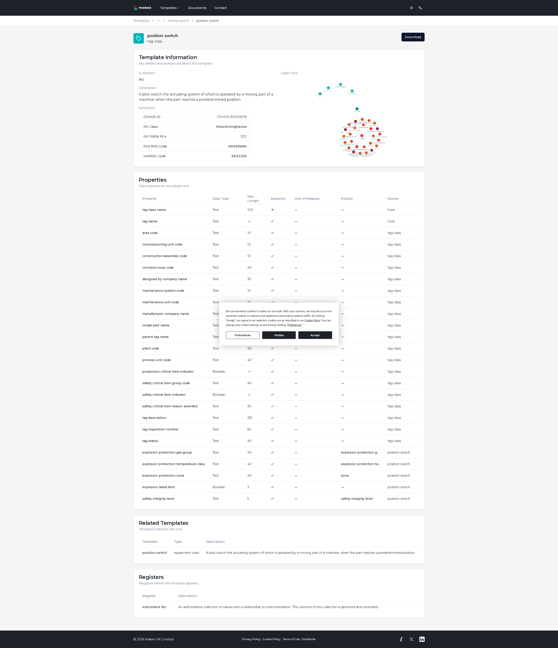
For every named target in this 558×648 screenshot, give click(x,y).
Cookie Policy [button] (312, 320)
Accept (315, 335)
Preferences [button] (294, 325)
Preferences (243, 335)
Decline (279, 335)
